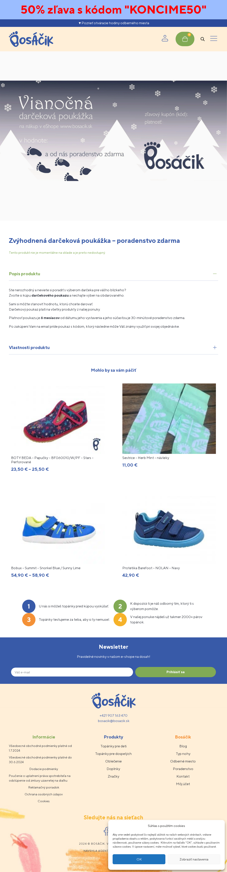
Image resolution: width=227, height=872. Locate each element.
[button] (213, 39)
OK (139, 859)
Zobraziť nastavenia (194, 859)
